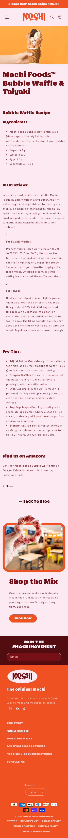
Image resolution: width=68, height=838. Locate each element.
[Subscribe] (57, 657)
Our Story (15, 723)
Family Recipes (18, 730)
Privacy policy (51, 821)
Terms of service (24, 826)
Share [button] (9, 486)
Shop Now (23, 618)
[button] (7, 17)
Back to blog (36, 502)
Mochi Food (30, 816)
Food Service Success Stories (29, 754)
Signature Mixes (19, 738)
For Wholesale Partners (26, 746)
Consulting (16, 761)
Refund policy (29, 821)
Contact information (36, 831)
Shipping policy (48, 826)
